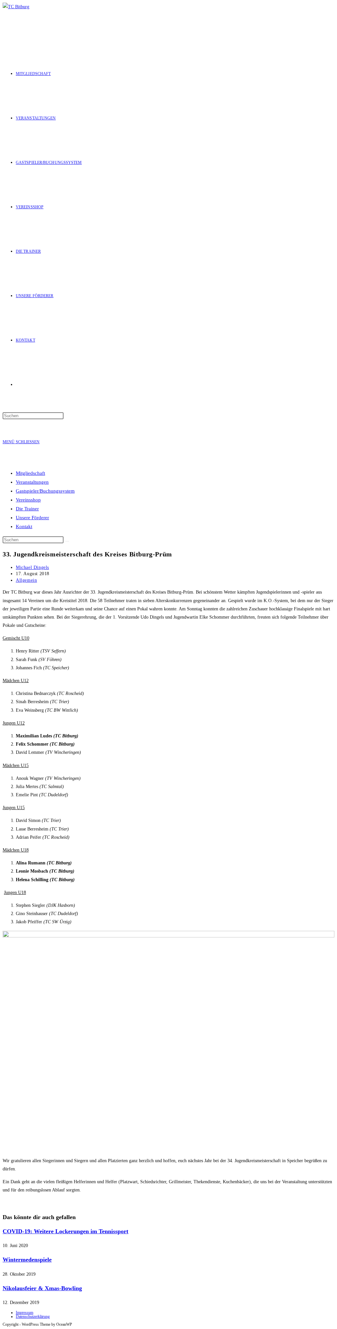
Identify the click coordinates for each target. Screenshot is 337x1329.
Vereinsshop (28, 499)
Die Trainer (27, 508)
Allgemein (26, 580)
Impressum (24, 1312)
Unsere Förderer (32, 517)
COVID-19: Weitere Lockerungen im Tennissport (65, 1231)
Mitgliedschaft (30, 473)
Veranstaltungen (32, 482)
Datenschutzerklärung (33, 1316)
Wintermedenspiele (27, 1259)
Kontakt (24, 526)
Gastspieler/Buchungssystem (45, 491)
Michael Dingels (32, 567)
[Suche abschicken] (67, 541)
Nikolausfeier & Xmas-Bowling (42, 1288)
